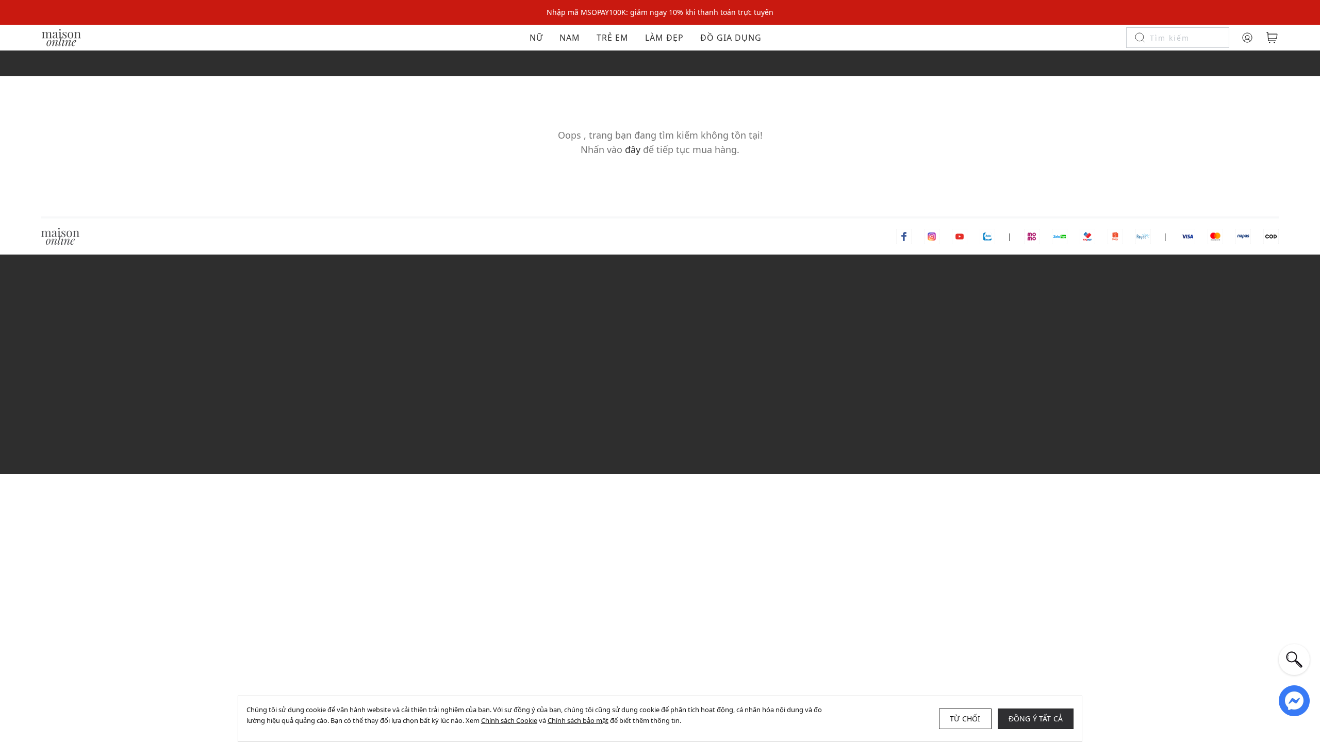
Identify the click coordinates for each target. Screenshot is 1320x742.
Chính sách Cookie (509, 720)
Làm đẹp (664, 37)
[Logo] (61, 37)
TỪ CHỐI (965, 718)
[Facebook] (904, 236)
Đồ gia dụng (731, 37)
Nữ (536, 37)
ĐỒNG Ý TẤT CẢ (1036, 718)
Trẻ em (613, 37)
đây (632, 149)
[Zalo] (987, 236)
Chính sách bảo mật (578, 720)
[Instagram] (931, 236)
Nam (569, 37)
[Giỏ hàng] (1272, 37)
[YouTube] (959, 236)
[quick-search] (1294, 659)
